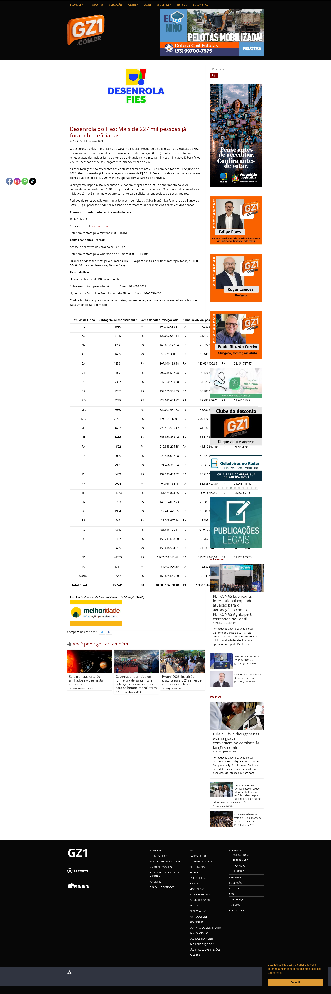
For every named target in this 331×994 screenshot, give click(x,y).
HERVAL (194, 882)
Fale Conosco (99, 226)
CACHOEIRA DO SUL (201, 860)
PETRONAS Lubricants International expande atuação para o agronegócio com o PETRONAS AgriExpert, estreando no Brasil (233, 607)
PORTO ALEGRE (198, 916)
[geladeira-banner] (237, 468)
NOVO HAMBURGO (200, 893)
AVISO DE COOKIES (161, 866)
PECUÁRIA (238, 870)
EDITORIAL (156, 849)
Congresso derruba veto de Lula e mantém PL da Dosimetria (247, 817)
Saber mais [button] (275, 972)
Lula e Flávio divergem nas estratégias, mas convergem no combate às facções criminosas (236, 740)
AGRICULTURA (241, 854)
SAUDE (147, 4)
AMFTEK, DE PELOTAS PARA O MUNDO (246, 657)
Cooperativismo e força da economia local (247, 675)
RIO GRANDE (197, 921)
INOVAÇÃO (239, 865)
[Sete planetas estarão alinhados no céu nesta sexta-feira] (89, 652)
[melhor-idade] (96, 602)
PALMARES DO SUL (200, 899)
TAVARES (195, 954)
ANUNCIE (155, 881)
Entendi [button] (295, 982)
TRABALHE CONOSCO (162, 886)
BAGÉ (193, 849)
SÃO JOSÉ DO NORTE (202, 938)
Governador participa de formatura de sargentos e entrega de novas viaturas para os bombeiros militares (136, 682)
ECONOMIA (76, 4)
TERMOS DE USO (159, 855)
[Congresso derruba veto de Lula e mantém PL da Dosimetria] (221, 812)
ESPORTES (97, 4)
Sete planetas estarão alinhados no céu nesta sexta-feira (86, 680)
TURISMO (182, 4)
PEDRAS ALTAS (198, 910)
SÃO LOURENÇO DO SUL (204, 943)
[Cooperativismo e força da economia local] (221, 672)
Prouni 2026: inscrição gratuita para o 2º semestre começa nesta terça (182, 680)
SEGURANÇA (164, 4)
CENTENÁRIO (197, 866)
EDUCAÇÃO (115, 4)
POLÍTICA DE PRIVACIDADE (165, 860)
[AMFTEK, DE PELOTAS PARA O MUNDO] (221, 654)
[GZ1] (77, 848)
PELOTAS (195, 904)
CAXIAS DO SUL (198, 855)
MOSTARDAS (197, 888)
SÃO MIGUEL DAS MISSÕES (205, 949)
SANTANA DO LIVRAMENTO (205, 927)
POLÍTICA (132, 4)
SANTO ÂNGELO (199, 932)
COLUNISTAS (200, 4)
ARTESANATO (240, 859)
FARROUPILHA (198, 877)
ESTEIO (194, 871)
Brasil (75, 141)
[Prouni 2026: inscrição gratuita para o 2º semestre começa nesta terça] (182, 652)
